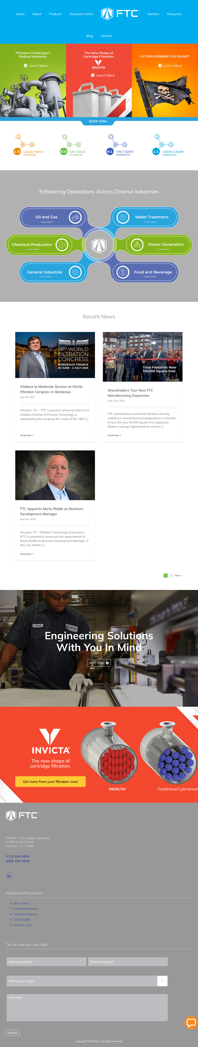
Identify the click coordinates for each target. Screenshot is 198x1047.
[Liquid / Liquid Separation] (168, 133)
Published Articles (26, 909)
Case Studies (22, 919)
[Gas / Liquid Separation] (122, 133)
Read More (26, 435)
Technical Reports (25, 914)
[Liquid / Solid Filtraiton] (29, 133)
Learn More (37, 65)
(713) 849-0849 (18, 856)
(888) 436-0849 (18, 861)
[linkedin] (9, 875)
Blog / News (22, 903)
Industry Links (23, 925)
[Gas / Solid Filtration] (76, 133)
